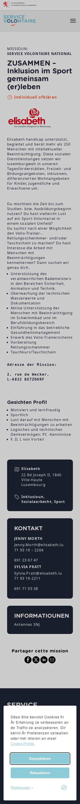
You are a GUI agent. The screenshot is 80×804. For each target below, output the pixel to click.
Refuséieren (40, 772)
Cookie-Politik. (23, 744)
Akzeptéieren (40, 758)
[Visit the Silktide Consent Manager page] (64, 787)
